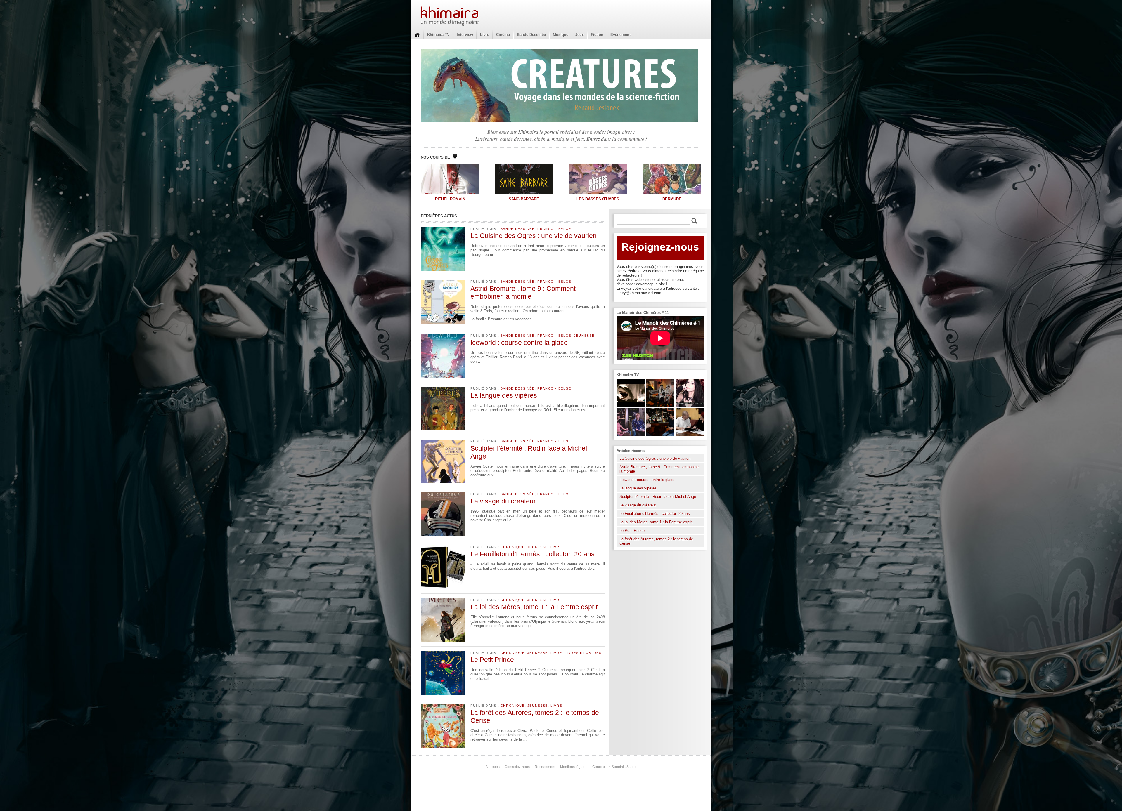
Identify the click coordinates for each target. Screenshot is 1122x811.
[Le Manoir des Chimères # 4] (690, 435)
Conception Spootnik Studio (614, 767)
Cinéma (503, 34)
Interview (465, 34)
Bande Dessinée (531, 34)
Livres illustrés (583, 652)
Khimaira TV (438, 34)
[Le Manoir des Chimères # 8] (690, 406)
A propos (493, 767)
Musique (560, 34)
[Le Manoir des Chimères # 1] (631, 435)
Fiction (597, 34)
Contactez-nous (517, 767)
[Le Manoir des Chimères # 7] (660, 406)
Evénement (620, 34)
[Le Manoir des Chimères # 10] (631, 406)
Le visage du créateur (503, 501)
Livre (484, 34)
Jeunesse (584, 335)
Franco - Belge (554, 228)
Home (417, 34)
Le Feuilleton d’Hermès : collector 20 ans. (534, 554)
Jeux (579, 34)
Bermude (671, 199)
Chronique (513, 547)
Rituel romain (450, 199)
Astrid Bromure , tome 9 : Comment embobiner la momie (523, 292)
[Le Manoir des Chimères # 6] (660, 435)
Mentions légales (573, 767)
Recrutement (545, 767)
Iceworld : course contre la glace (519, 342)
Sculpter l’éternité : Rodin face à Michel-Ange (657, 496)
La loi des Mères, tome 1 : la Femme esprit (534, 607)
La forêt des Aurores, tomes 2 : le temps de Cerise (656, 541)
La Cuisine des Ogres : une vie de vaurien (533, 235)
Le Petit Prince (492, 660)
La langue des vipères (503, 395)
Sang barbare (524, 199)
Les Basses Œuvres (597, 199)
